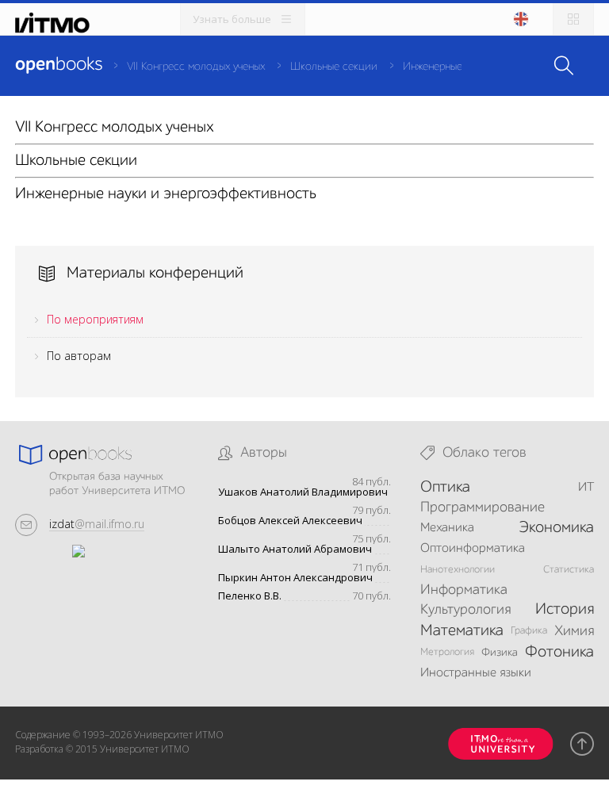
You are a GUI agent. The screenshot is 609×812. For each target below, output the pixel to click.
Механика (447, 528)
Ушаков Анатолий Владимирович (303, 492)
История (564, 610)
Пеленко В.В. (250, 596)
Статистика (568, 570)
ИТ (586, 487)
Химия (574, 631)
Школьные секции (333, 66)
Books (58, 65)
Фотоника (559, 653)
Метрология (447, 652)
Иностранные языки (475, 673)
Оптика (445, 488)
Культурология (465, 610)
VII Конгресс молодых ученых (196, 66)
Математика (462, 631)
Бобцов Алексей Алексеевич (290, 520)
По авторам (79, 355)
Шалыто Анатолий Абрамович (295, 549)
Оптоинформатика (472, 548)
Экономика (556, 528)
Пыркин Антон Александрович (295, 578)
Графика (529, 631)
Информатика (464, 590)
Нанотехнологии (457, 570)
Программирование (482, 507)
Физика (499, 652)
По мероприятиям (95, 319)
